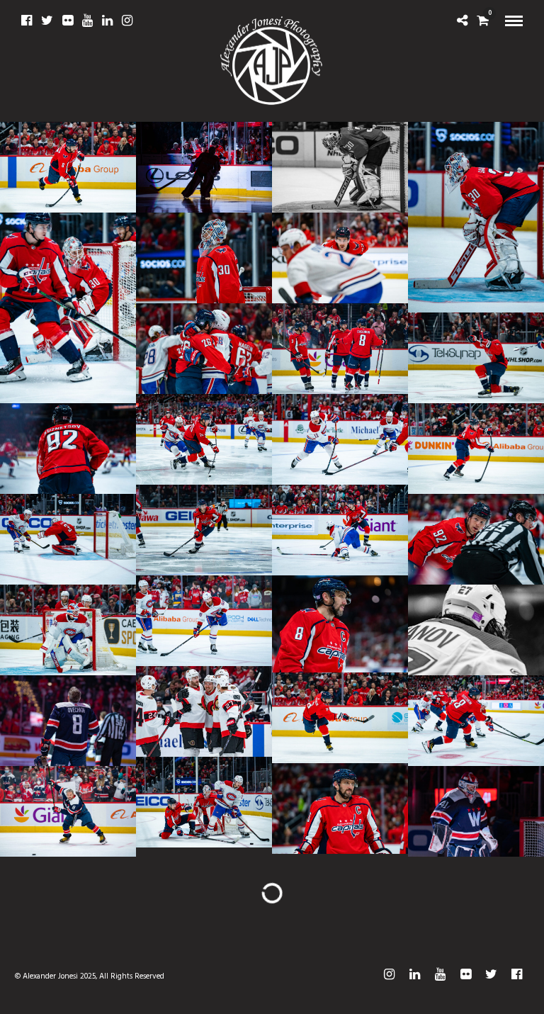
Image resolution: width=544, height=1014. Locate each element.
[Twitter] (47, 20)
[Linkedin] (107, 20)
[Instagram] (127, 20)
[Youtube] (87, 20)
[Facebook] (26, 20)
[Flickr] (67, 20)
